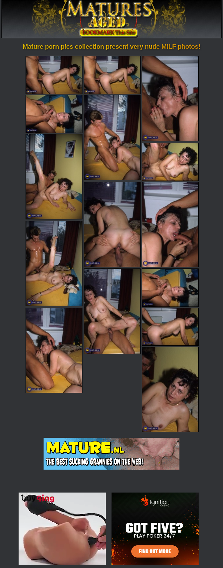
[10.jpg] (54, 263)
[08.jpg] (112, 224)
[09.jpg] (170, 224)
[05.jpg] (112, 137)
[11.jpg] (112, 311)
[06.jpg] (54, 176)
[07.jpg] (170, 162)
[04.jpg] (54, 114)
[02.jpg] (112, 75)
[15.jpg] (170, 389)
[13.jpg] (54, 350)
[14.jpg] (170, 327)
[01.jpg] (54, 75)
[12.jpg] (170, 287)
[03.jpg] (170, 98)
